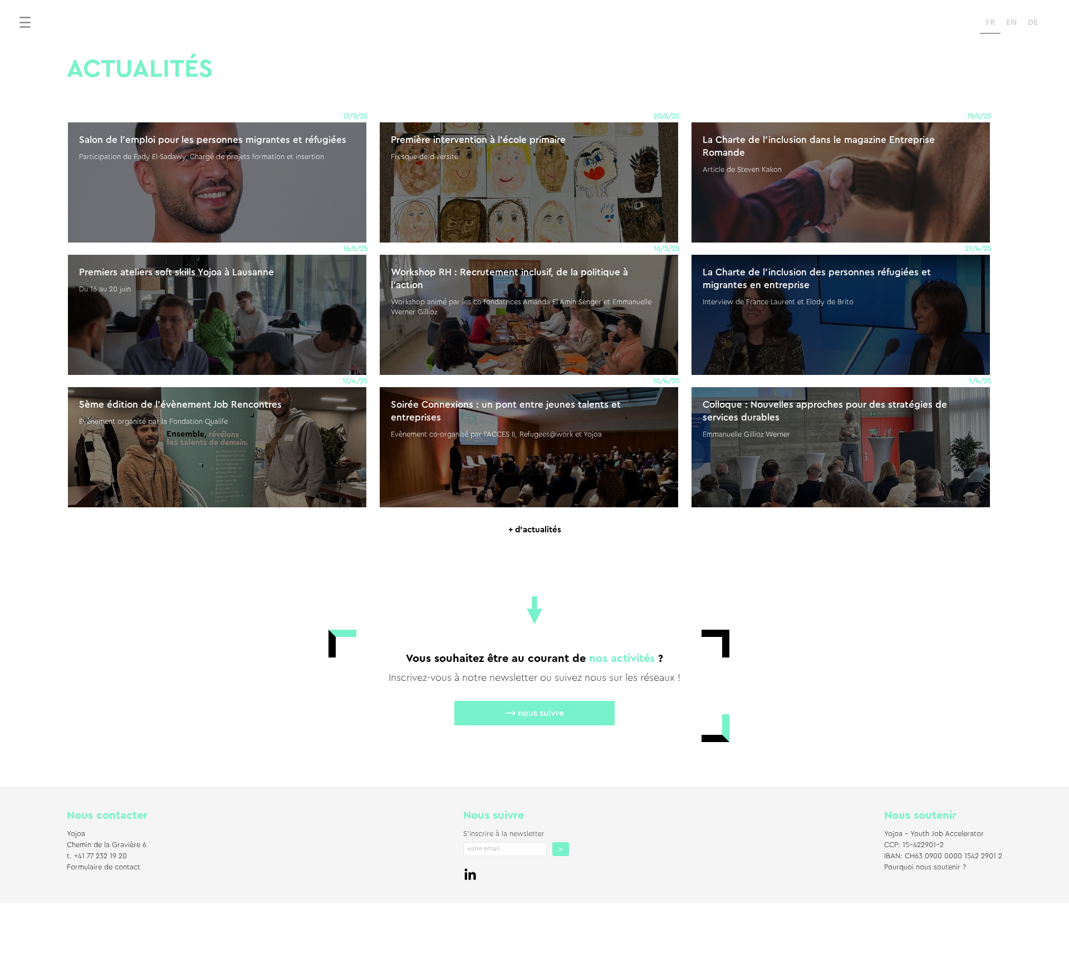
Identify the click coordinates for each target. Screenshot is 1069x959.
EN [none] (1011, 22)
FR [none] (990, 22)
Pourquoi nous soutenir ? (925, 867)
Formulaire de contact (103, 867)
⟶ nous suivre (534, 713)
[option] (1011, 23)
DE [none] (1033, 22)
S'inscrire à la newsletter (504, 833)
